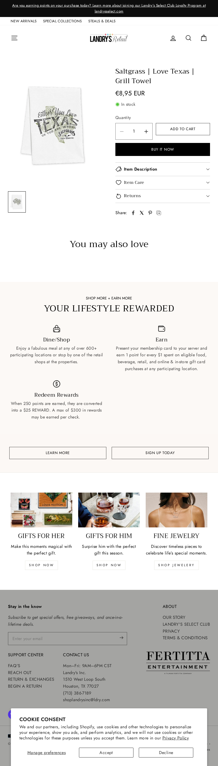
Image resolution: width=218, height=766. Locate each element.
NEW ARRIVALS (24, 21)
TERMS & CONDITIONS (185, 638)
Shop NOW (109, 565)
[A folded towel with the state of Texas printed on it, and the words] (55, 126)
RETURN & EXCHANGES (31, 679)
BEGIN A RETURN (25, 686)
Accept (106, 753)
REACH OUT (20, 673)
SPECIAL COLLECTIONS (62, 21)
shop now (41, 565)
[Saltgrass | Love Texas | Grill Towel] (133, 212)
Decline (166, 753)
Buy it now (162, 149)
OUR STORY (174, 617)
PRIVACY (171, 631)
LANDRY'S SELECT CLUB (186, 624)
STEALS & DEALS (102, 21)
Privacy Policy (175, 738)
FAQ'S (14, 666)
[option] (109, 8)
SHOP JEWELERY (176, 565)
